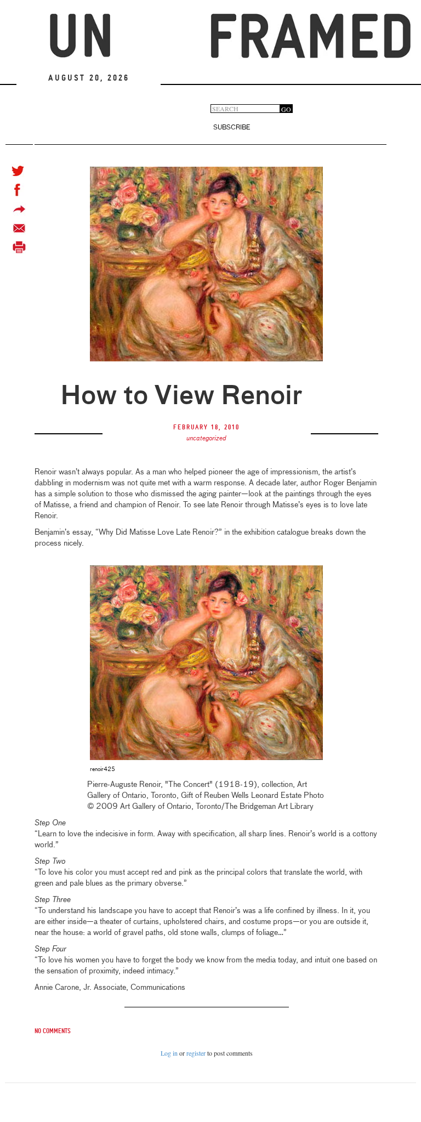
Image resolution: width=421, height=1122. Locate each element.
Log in (169, 1053)
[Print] (19, 247)
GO (286, 109)
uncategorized (206, 438)
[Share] (19, 209)
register (196, 1053)
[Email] (19, 228)
